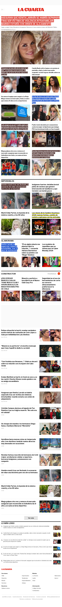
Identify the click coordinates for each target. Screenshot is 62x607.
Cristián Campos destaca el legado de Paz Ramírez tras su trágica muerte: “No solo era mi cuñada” (19, 410)
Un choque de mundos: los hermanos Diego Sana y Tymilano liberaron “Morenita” (18, 425)
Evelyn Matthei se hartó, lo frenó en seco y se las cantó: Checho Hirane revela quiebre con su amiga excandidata (19, 379)
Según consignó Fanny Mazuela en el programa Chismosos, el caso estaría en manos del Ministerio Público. (29, 27)
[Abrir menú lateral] (2, 9)
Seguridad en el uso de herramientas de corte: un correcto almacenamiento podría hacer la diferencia (51, 283)
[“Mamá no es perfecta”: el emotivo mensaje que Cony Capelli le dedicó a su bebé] (50, 351)
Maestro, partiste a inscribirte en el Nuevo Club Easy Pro (31, 280)
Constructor (8, 274)
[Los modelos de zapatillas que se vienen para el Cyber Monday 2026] (51, 262)
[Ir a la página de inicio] (31, 9)
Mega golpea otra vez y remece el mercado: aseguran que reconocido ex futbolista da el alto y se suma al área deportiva (14, 154)
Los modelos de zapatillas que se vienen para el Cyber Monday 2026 (50, 247)
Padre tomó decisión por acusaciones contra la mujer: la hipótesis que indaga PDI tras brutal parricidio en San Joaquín (45, 127)
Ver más (31, 518)
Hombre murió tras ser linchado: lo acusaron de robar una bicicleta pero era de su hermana (19, 471)
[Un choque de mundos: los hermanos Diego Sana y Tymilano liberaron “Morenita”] (50, 429)
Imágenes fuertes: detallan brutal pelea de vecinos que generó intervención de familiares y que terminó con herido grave (45, 188)
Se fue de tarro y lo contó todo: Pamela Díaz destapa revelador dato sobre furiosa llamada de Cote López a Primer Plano (27, 554)
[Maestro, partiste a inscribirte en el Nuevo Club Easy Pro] (31, 296)
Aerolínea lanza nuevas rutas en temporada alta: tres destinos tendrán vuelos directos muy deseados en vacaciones (18, 441)
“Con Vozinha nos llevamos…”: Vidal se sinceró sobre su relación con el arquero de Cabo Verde (19, 363)
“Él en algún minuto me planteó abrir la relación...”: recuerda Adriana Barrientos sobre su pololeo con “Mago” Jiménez (31, 249)
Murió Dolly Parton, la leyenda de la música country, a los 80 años (15, 214)
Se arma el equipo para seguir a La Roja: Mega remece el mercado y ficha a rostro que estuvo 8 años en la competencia (15, 99)
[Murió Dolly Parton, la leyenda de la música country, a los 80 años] (15, 227)
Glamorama (7, 241)
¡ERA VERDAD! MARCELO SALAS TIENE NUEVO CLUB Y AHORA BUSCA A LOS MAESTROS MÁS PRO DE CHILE (10, 283)
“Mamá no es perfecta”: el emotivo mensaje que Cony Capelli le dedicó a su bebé (18, 347)
